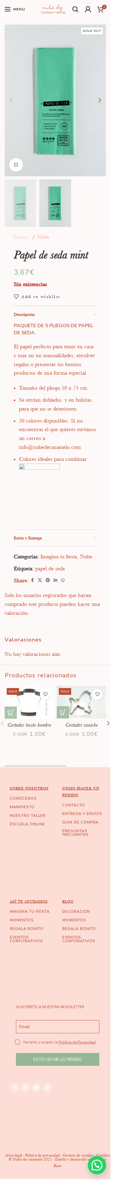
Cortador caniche (81, 725)
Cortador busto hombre (29, 725)
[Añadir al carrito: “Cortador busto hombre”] (11, 712)
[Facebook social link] (32, 580)
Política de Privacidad (77, 1042)
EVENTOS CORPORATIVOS (26, 939)
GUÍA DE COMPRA (80, 822)
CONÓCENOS (23, 798)
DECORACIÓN (76, 911)
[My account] (88, 9)
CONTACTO (73, 805)
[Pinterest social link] (48, 580)
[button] (11, 100)
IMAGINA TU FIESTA (30, 911)
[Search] (75, 9)
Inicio (20, 237)
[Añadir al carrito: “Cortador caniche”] (63, 712)
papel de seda (50, 568)
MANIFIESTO (22, 807)
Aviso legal (13, 1155)
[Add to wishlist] (45, 694)
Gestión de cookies (78, 1155)
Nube (43, 237)
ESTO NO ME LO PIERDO (57, 1059)
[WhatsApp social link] (63, 580)
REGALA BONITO (27, 928)
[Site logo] (53, 9)
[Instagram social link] (25, 1087)
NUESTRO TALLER (28, 815)
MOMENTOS (22, 920)
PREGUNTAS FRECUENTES (75, 832)
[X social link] (40, 580)
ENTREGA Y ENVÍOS (82, 813)
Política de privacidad (42, 1155)
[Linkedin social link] (55, 580)
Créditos (103, 1155)
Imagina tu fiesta (58, 556)
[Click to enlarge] (16, 165)
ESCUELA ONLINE (27, 824)
